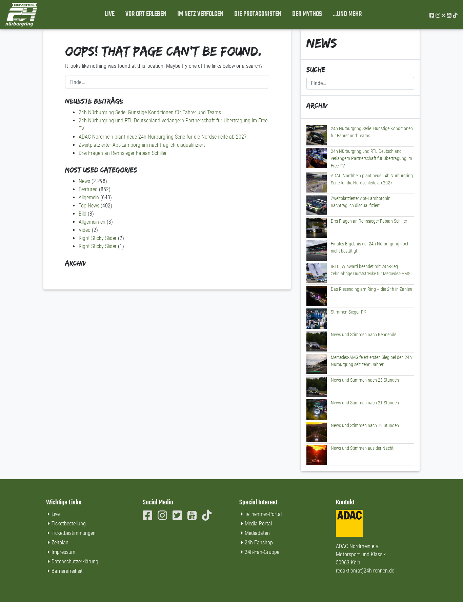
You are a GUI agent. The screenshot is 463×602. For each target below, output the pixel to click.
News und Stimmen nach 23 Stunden (365, 380)
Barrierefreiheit (67, 571)
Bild (82, 213)
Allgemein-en (92, 222)
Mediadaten (257, 533)
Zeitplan (60, 542)
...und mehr (347, 14)
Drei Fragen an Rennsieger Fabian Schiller (123, 153)
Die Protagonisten (257, 14)
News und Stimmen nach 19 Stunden (365, 425)
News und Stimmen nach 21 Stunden (365, 403)
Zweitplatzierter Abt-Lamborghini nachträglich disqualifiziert (142, 145)
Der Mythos (307, 14)
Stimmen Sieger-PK (348, 312)
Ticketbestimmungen (74, 533)
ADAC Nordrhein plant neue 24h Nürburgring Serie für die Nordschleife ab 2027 (163, 137)
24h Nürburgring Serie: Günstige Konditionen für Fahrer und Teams (150, 112)
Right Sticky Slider (98, 238)
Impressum (63, 552)
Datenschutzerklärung (75, 561)
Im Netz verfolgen (200, 14)
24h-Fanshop (259, 542)
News (84, 181)
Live (110, 14)
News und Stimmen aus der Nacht (362, 448)
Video (84, 230)
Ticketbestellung (69, 523)
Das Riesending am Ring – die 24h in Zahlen (371, 289)
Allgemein (89, 197)
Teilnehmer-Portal (263, 514)
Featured (88, 189)
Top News (89, 205)
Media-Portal (258, 523)
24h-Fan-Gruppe (262, 552)
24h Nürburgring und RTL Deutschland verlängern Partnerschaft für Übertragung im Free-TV (371, 158)
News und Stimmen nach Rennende (363, 335)
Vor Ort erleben (145, 14)
